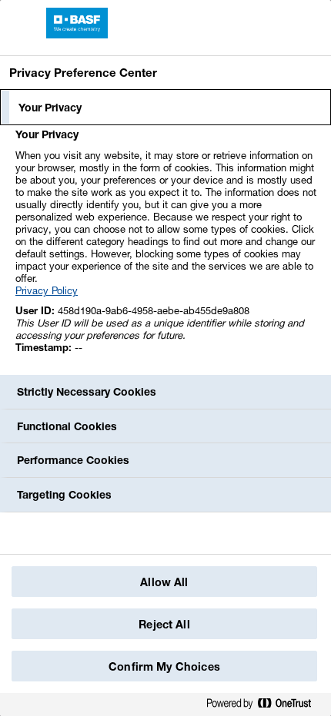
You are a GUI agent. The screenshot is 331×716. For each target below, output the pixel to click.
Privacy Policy (46, 290)
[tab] (165, 107)
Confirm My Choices (164, 666)
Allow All (164, 581)
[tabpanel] (167, 249)
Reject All (164, 624)
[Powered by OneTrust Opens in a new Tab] (264, 706)
